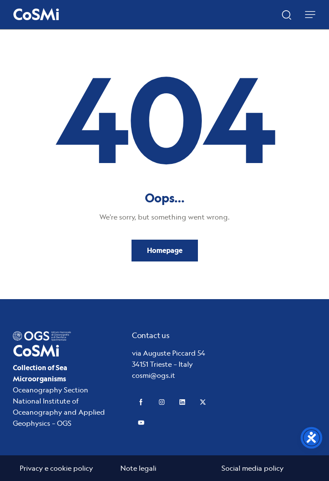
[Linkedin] (182, 402)
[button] (310, 15)
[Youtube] (141, 422)
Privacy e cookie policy (56, 468)
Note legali (138, 468)
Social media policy (252, 468)
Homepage (164, 250)
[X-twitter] (203, 402)
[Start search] (286, 14)
